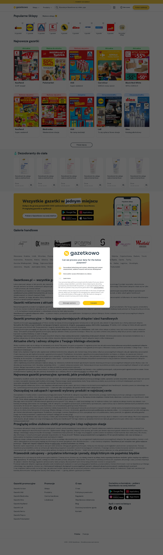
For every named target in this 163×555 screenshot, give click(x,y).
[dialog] (81, 277)
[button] (81, 278)
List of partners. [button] (99, 287)
